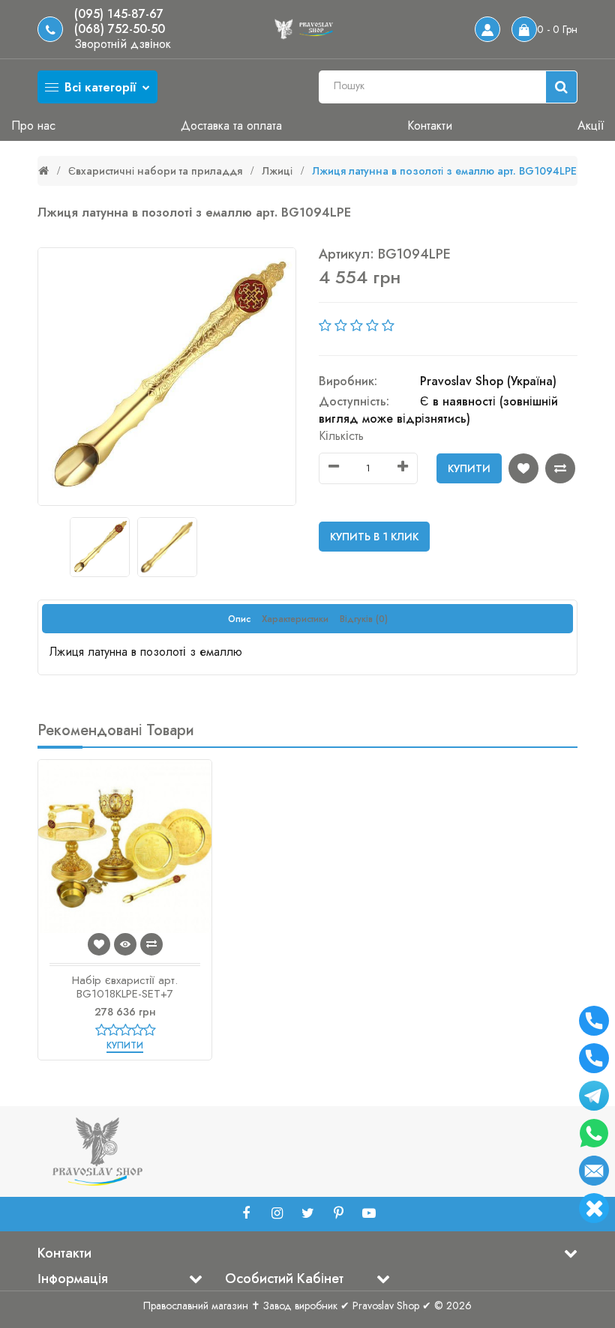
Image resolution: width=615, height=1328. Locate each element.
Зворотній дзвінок (122, 44)
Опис (239, 619)
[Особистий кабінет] (487, 29)
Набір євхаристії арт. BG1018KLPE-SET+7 (125, 987)
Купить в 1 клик (374, 536)
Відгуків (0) (364, 619)
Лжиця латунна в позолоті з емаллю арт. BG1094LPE (444, 170)
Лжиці (277, 170)
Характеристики (295, 619)
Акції (591, 125)
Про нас (33, 125)
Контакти (429, 125)
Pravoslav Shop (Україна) (488, 381)
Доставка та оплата (231, 125)
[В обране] (523, 468)
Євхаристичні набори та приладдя (155, 170)
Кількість (341, 435)
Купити (469, 468)
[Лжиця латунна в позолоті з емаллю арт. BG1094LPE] (167, 376)
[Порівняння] (560, 468)
